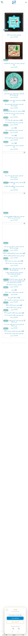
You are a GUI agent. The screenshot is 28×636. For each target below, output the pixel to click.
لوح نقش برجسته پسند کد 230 (14, 34)
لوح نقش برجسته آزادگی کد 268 (14, 307)
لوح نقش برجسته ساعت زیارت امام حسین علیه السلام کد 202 (14, 94)
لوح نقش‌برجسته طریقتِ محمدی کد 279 (14, 333)
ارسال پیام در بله (15, 618)
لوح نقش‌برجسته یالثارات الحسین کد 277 (14, 315)
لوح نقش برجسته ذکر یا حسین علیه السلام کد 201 (14, 64)
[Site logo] (14, 2)
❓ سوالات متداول (15, 621)
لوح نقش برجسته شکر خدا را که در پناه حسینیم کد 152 (14, 176)
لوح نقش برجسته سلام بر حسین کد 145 (14, 292)
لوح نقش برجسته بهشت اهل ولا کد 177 (14, 122)
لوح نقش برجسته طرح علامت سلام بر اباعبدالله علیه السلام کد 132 (14, 273)
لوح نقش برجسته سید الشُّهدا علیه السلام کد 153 (14, 187)
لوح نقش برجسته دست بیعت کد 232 (14, 263)
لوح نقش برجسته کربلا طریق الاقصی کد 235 (14, 255)
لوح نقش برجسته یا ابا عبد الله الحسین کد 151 (14, 146)
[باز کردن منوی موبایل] (26, 2)
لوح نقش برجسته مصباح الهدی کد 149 (14, 130)
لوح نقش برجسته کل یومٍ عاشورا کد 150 (14, 137)
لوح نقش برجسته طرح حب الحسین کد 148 (14, 300)
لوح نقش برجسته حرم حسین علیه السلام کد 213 (14, 114)
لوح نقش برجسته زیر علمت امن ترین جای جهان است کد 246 (14, 247)
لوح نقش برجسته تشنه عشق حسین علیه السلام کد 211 (14, 105)
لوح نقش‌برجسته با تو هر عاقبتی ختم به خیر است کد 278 (14, 325)
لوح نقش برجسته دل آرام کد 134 (14, 284)
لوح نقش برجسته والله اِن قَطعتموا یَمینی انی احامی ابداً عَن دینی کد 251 (14, 217)
